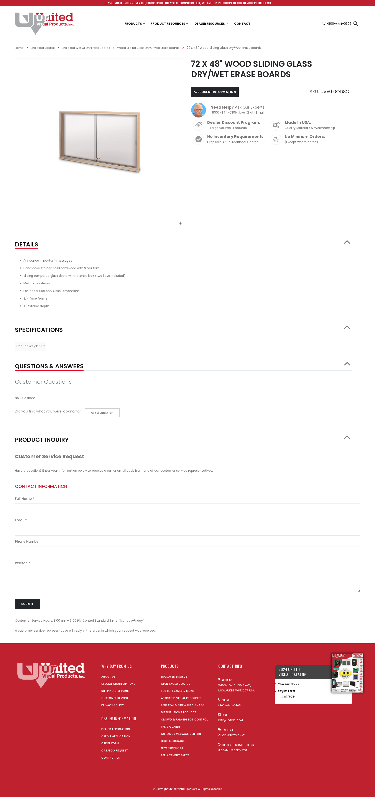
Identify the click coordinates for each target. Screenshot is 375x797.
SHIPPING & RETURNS (115, 691)
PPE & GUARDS (171, 727)
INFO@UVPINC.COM (230, 720)
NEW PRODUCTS (172, 748)
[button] (180, 223)
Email (260, 112)
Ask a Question (102, 413)
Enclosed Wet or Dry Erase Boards (86, 48)
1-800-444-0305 (338, 23)
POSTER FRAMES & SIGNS (178, 691)
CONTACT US (110, 758)
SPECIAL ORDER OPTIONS (118, 684)
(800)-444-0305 (224, 112)
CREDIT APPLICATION (115, 736)
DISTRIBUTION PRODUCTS (179, 712)
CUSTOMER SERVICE (115, 698)
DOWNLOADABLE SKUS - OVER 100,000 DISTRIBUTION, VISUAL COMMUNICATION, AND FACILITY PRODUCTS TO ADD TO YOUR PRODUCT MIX (187, 3)
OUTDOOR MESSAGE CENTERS (181, 734)
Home (19, 48)
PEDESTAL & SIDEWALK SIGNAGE (182, 705)
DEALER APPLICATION (115, 729)
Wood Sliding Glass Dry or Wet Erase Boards (148, 48)
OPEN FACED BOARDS (175, 684)
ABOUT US (108, 676)
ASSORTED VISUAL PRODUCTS (181, 698)
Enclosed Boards (43, 48)
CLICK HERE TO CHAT (231, 735)
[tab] (183, 242)
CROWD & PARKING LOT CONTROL (184, 719)
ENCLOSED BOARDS (174, 676)
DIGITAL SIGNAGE (173, 741)
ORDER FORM (110, 743)
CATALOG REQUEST (114, 750)
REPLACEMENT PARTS (175, 755)
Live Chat (246, 112)
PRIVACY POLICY (112, 705)
